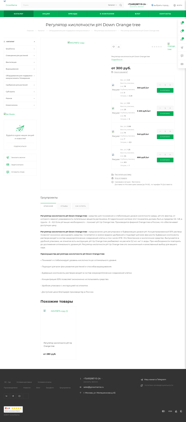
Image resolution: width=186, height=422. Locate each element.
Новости (26, 388)
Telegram (13, 396)
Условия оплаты (44, 382)
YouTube (19, 396)
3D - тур (7, 382)
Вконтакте (6, 396)
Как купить (80, 206)
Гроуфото (50, 388)
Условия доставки (24, 382)
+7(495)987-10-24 (137, 4)
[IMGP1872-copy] (76, 42)
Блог (38, 388)
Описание (48, 206)
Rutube (26, 396)
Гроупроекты (65, 388)
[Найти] (121, 5)
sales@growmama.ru (94, 387)
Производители (10, 388)
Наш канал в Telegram (155, 379)
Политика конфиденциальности (159, 385)
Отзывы (64, 206)
